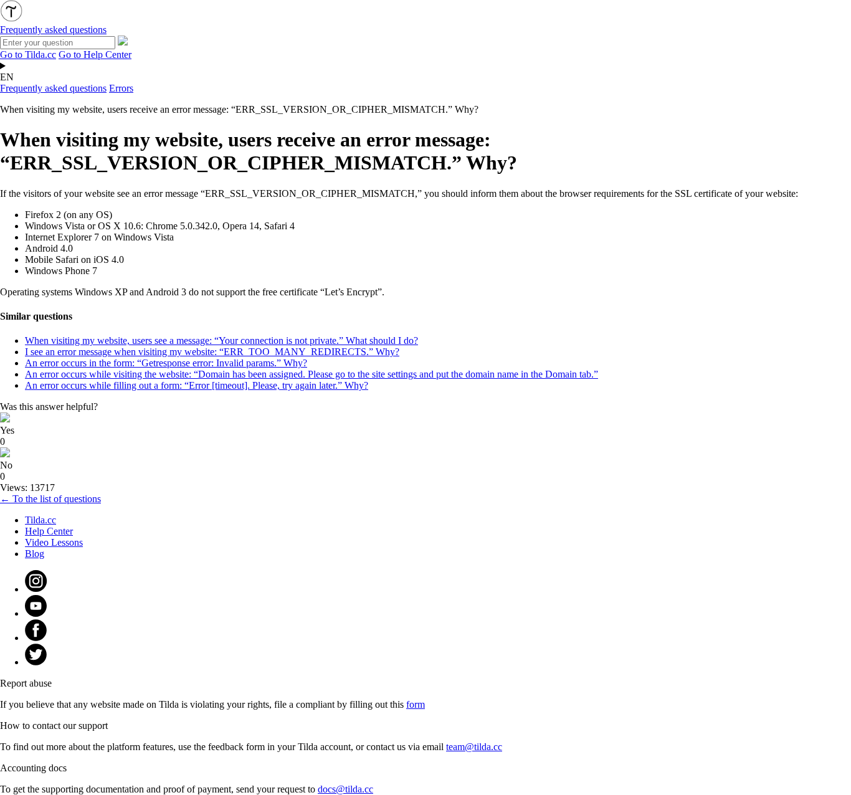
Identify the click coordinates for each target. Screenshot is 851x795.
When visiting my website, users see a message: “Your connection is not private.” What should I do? (221, 340)
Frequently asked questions (53, 88)
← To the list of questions (50, 498)
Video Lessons (54, 542)
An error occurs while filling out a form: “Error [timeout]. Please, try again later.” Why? (196, 385)
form (415, 704)
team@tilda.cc (474, 746)
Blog (34, 553)
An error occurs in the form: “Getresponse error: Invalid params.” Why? (166, 363)
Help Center (49, 531)
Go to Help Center (95, 54)
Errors (121, 88)
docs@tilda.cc (345, 789)
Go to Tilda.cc (28, 54)
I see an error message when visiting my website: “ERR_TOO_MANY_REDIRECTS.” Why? (212, 351)
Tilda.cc (40, 520)
